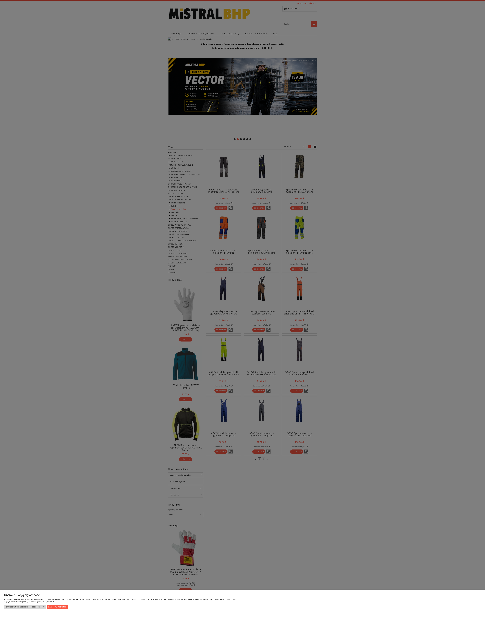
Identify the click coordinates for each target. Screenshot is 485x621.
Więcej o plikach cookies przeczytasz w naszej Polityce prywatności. (29, 601)
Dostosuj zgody (38, 607)
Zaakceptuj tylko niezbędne (17, 607)
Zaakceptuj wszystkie (57, 607)
